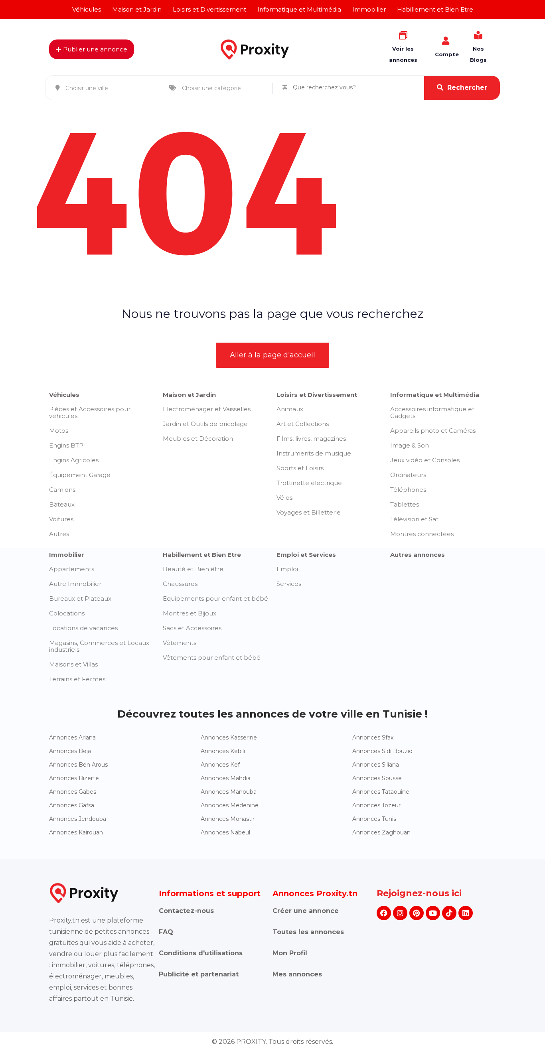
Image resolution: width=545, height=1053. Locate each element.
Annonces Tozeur (376, 805)
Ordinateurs (408, 475)
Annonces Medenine (230, 805)
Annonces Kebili (223, 751)
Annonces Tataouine (380, 791)
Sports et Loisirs (300, 468)
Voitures (61, 519)
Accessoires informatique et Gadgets (432, 412)
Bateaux (62, 504)
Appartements (71, 569)
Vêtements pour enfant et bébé (212, 657)
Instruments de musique (313, 453)
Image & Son (409, 445)
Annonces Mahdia (226, 778)
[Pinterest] (416, 913)
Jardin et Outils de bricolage (205, 424)
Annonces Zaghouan (381, 832)
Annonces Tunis (374, 818)
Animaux (289, 409)
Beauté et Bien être (193, 569)
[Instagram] (400, 913)
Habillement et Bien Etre (202, 554)
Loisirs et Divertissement (316, 394)
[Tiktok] (449, 913)
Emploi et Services (306, 554)
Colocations (67, 613)
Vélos (284, 497)
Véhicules (64, 394)
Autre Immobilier (75, 584)
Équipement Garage (80, 475)
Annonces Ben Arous (78, 764)
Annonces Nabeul (225, 832)
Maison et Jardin (189, 394)
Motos (58, 430)
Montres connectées (422, 534)
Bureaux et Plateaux (80, 598)
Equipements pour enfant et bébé (215, 598)
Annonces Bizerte (74, 778)
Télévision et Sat (414, 519)
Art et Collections (302, 424)
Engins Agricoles (74, 460)
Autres (59, 534)
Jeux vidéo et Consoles (425, 460)
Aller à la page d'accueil (272, 355)
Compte (447, 54)
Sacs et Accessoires (192, 628)
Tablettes (404, 504)
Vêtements (179, 643)
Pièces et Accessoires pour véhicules (89, 412)
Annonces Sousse (377, 778)
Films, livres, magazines (311, 438)
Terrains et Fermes (77, 679)
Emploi (287, 569)
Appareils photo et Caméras (433, 430)
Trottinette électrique (309, 483)
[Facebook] (384, 913)
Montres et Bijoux (189, 613)
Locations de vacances (83, 628)
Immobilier (66, 554)
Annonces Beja (70, 751)
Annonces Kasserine (229, 737)
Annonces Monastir (228, 818)
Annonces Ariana (72, 737)
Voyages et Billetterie (308, 512)
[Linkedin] (465, 913)
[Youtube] (433, 913)
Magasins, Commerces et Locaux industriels (99, 646)
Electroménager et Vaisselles (207, 409)
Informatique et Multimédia (434, 394)
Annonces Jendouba (77, 818)
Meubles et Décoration (198, 438)
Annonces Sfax (372, 737)
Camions (62, 489)
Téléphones (408, 489)
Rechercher (467, 87)
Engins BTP (66, 445)
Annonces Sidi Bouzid (382, 751)
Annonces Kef (220, 764)
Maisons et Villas (73, 664)
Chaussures (180, 584)
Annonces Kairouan (76, 832)
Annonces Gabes (72, 791)
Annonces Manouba (229, 791)
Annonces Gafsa (71, 805)
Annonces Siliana (375, 764)
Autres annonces (417, 554)
